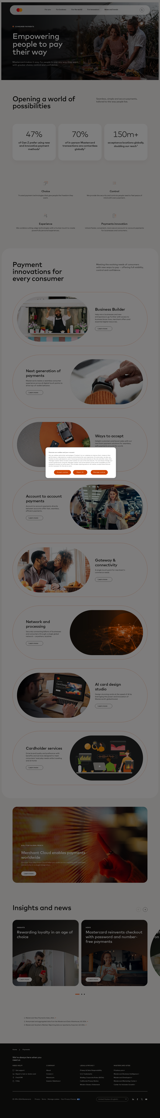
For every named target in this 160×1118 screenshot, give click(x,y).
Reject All (80, 472)
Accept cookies (62, 472)
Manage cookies (99, 472)
